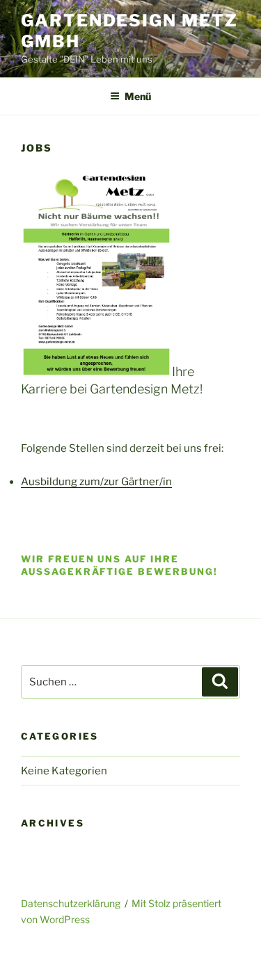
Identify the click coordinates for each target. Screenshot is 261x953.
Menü (138, 96)
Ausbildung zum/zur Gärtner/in (96, 481)
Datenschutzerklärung (70, 903)
